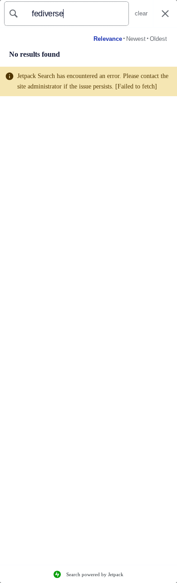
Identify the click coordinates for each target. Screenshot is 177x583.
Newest (136, 38)
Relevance (107, 38)
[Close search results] (165, 14)
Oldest (158, 38)
